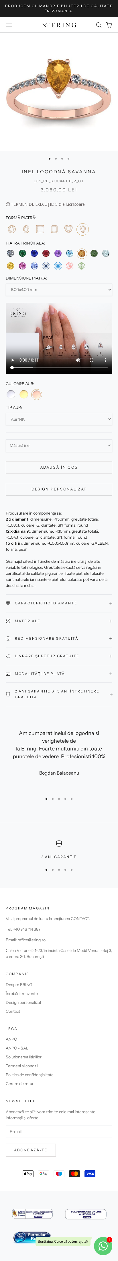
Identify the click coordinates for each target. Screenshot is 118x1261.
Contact (13, 1011)
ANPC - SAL (17, 1048)
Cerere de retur (20, 1083)
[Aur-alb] (11, 394)
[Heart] (68, 229)
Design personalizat (59, 489)
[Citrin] (82, 254)
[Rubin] (46, 253)
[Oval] (26, 229)
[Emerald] (54, 229)
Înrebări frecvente (22, 993)
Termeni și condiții (22, 1065)
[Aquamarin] (106, 253)
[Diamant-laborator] (46, 266)
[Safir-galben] (10, 266)
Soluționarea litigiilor (24, 1057)
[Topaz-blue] (69, 253)
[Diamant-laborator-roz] (69, 266)
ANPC (11, 1039)
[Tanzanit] (34, 266)
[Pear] (82, 229)
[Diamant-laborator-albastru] (58, 266)
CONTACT (80, 918)
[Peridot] (94, 253)
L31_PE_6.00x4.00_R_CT (59, 181)
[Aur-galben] (23, 394)
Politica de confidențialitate (30, 1074)
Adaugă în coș (59, 467)
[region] (59, 850)
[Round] (11, 229)
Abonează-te (31, 1150)
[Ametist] (58, 253)
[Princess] (40, 229)
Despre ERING (19, 984)
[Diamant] (10, 253)
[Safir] (34, 253)
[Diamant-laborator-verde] (81, 266)
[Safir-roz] (22, 266)
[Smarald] (22, 253)
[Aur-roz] (36, 394)
